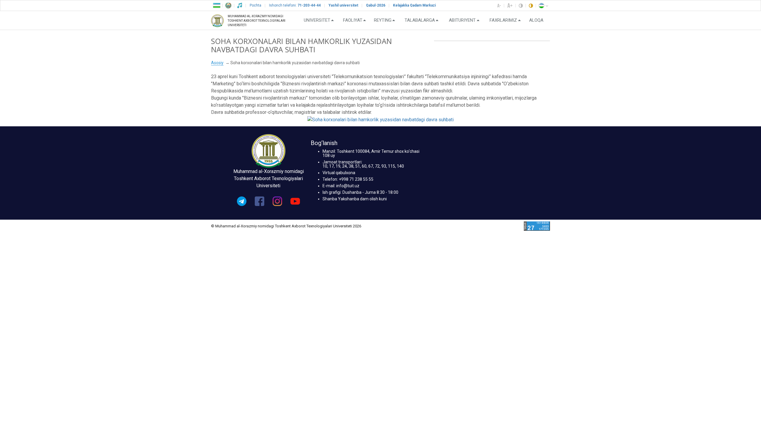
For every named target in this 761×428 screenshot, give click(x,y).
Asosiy (217, 62)
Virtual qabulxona (339, 172)
